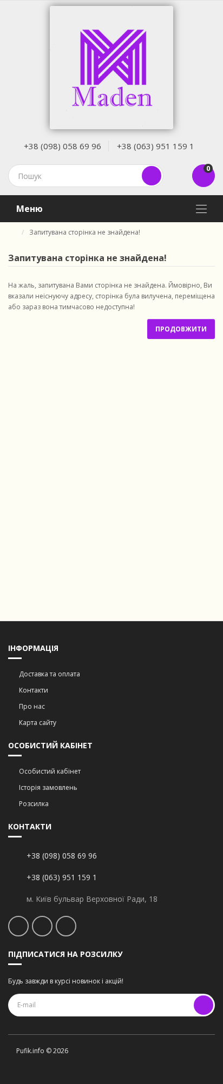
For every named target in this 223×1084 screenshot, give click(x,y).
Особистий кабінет (50, 771)
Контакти (33, 690)
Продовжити (181, 329)
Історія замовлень (48, 787)
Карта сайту (37, 723)
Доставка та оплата (49, 674)
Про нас (32, 706)
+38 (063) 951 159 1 (155, 146)
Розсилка (34, 804)
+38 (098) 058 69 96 (62, 146)
